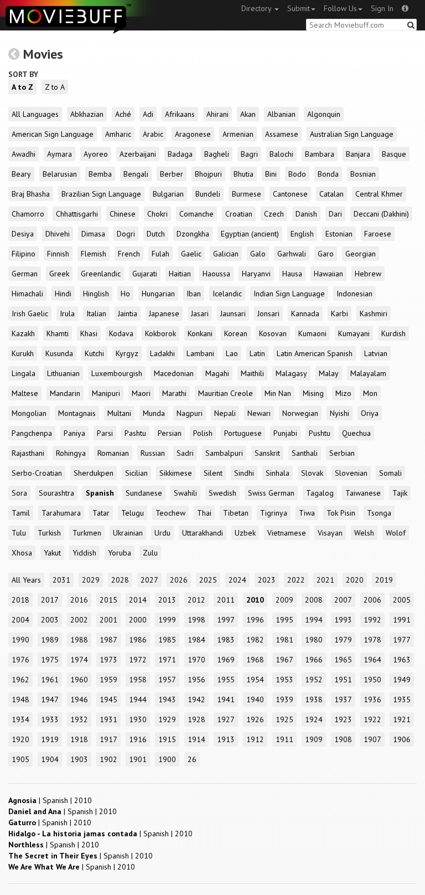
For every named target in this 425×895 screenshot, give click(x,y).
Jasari (200, 313)
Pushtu (319, 433)
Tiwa (307, 513)
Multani (119, 413)
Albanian (281, 114)
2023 (267, 580)
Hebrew (368, 274)
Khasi (88, 333)
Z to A (55, 87)
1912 (255, 739)
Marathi (174, 393)
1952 (314, 680)
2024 (237, 580)
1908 (343, 739)
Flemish (93, 254)
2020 (355, 580)
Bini (271, 174)
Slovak (312, 473)
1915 (167, 739)
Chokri (157, 214)
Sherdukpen (93, 473)
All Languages (35, 114)
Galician (226, 254)
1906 (402, 739)
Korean (235, 333)
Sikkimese (175, 473)
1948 (20, 699)
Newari (259, 413)
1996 (255, 620)
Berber (171, 174)
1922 (372, 719)
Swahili (185, 493)
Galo (258, 254)
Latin (257, 353)
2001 (108, 620)
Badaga (180, 154)
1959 (108, 680)
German (25, 274)
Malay (329, 373)
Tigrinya (273, 513)
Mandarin (65, 393)
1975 (50, 660)
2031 (61, 580)
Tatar (101, 513)
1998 (196, 620)
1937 (343, 699)
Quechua (356, 433)
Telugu (132, 513)
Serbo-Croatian (37, 473)
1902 (108, 759)
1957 (167, 680)
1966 (314, 660)
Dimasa (93, 234)
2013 (167, 600)
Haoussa (216, 274)
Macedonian (174, 373)
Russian (153, 453)
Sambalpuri (224, 453)
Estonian (339, 234)
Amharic (118, 134)
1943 (167, 699)
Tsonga (379, 513)
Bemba (100, 174)
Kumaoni (312, 333)
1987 (108, 640)
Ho (125, 294)
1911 (284, 739)
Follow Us (340, 8)
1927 (226, 719)
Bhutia (243, 174)
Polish (202, 433)
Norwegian (300, 413)
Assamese (281, 134)
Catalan (331, 194)
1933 (50, 719)
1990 (20, 640)
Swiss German (271, 493)
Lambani (200, 353)
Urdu (162, 533)
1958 (138, 680)
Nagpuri (190, 413)
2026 (179, 580)
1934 (20, 719)
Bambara (319, 154)
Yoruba (119, 553)
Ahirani (217, 114)
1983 (226, 640)
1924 (314, 719)
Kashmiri (373, 313)
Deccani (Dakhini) (381, 214)
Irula (67, 313)
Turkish (49, 533)
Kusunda (59, 353)
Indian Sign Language (289, 294)
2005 (402, 600)
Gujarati (144, 274)
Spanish (100, 493)
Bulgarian (168, 194)
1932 (79, 719)
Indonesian (354, 294)
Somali (390, 473)
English (302, 234)
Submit (298, 8)
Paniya (74, 433)
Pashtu (135, 433)
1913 (226, 739)
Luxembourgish (116, 373)
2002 (79, 620)
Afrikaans (180, 114)
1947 (50, 699)
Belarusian (60, 174)
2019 (384, 580)
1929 (167, 719)
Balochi (281, 154)
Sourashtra (56, 493)
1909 (314, 739)
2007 (343, 600)
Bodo (297, 174)
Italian (96, 313)
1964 (372, 660)
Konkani (200, 333)
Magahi (217, 373)
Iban (193, 294)
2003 (50, 620)
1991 (402, 620)
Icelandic (227, 294)
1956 (196, 680)
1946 (79, 699)
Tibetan (235, 513)
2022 (296, 580)
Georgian (360, 254)
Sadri (185, 453)
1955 (226, 680)
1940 (255, 699)
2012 (196, 600)
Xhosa (22, 553)
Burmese (246, 194)
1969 (226, 660)
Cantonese (290, 194)
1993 (343, 620)
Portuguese (243, 433)
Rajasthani (28, 453)
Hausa (292, 274)
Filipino (23, 254)
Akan (248, 114)
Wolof (396, 533)
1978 (372, 640)
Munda (154, 413)
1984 (196, 640)
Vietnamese (286, 533)
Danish (306, 214)
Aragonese (193, 134)
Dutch (156, 234)
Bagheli (216, 154)
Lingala (23, 373)
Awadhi (23, 154)
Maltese (25, 393)
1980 (314, 640)
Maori (141, 393)
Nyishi (339, 413)
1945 (108, 699)
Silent (213, 473)
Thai (204, 513)
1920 (20, 739)
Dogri (126, 234)
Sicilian (136, 473)
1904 (50, 759)
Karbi (339, 313)
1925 (284, 719)
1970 (196, 660)
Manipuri (106, 393)
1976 (20, 660)
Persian (170, 433)
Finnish (58, 254)
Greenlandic (101, 274)
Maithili (252, 373)
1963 (402, 660)
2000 (138, 620)
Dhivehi (57, 234)
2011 (226, 600)
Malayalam (368, 373)
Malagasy (291, 373)
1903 (79, 759)
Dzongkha (193, 234)
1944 (138, 699)
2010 (255, 600)
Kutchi (94, 353)
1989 (50, 640)
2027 (149, 580)
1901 (138, 759)
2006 (372, 600)
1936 (372, 699)
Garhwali (291, 254)
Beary (21, 174)
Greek (59, 274)
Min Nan (278, 393)
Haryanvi (256, 274)
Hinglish (96, 294)
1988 (79, 640)
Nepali (225, 413)
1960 (79, 680)
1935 (402, 699)
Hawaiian (328, 274)
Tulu (19, 533)
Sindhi (244, 473)
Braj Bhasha (31, 194)
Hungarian (158, 294)
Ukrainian (128, 533)
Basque (394, 154)
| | (50, 800)
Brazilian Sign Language (101, 194)
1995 (284, 620)
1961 (50, 680)
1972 (138, 660)
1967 (284, 660)
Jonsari (268, 313)
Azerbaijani (138, 154)
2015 (108, 600)
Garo (326, 254)
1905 (20, 759)
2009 (284, 600)
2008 (314, 600)
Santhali (305, 453)
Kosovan (273, 333)
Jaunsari (233, 313)
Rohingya (71, 453)
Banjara (358, 154)
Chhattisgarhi (77, 214)
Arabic (153, 134)
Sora (19, 493)
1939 (284, 699)
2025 (208, 580)
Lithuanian (63, 373)
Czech (274, 214)
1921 (402, 719)
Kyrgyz (127, 353)
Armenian (237, 134)
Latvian (375, 353)
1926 (255, 719)
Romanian (113, 453)
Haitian (180, 274)
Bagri (249, 154)
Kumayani (354, 333)
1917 (108, 739)
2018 (20, 600)
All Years (26, 580)
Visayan (330, 533)
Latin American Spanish (315, 353)
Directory (257, 8)
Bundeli (207, 194)
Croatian (238, 214)
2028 (120, 580)
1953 (284, 680)
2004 (20, 620)
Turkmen (86, 533)
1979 (343, 640)
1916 (138, 739)
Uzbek (245, 533)
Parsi (105, 433)
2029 (91, 580)
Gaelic (191, 254)
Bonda (328, 174)
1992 (372, 620)
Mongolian (29, 413)
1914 (196, 739)
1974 (79, 660)
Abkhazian (86, 114)
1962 (20, 680)
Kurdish (393, 333)
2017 (50, 600)
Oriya (370, 413)
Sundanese (144, 493)
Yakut (52, 553)
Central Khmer (379, 194)
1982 (255, 640)
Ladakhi (162, 353)
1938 (314, 699)
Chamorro (28, 214)
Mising (313, 393)
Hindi (63, 294)
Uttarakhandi (202, 533)
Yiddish (84, 553)
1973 (108, 660)
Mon (370, 393)
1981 (284, 640)
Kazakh (23, 333)
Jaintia (127, 313)
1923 (343, 719)
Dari (335, 214)
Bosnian (363, 174)
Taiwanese (363, 493)
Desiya (23, 234)
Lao (232, 353)
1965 (343, 660)
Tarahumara (61, 513)
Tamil (21, 513)
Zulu (150, 553)
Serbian (342, 453)
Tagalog (320, 493)
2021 (325, 580)
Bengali (135, 174)
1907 (372, 739)
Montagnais (77, 413)
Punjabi (285, 433)
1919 (50, 739)
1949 (402, 680)
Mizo (343, 393)
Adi (148, 114)
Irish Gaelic (30, 313)
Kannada (305, 313)
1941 (226, 699)
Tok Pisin (340, 513)
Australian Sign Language (351, 134)
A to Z (22, 87)
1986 (138, 640)
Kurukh (23, 353)
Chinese (123, 214)
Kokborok (160, 333)
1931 (108, 719)
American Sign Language (53, 134)
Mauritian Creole (225, 393)
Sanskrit (267, 453)
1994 (314, 620)
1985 (167, 640)
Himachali (27, 294)
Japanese (164, 313)
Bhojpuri (208, 174)
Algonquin (323, 114)
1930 (138, 719)
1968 (255, 660)
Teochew (170, 513)
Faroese (377, 234)
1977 (402, 640)
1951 (343, 680)
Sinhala (277, 473)
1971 (167, 660)
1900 (167, 759)
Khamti (57, 333)
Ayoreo (96, 154)
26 (192, 759)
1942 (196, 699)
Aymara (59, 154)
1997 (226, 620)
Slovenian (351, 473)
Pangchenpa (32, 433)
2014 (138, 600)
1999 (167, 620)
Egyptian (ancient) (250, 234)
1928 (196, 719)
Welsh (364, 533)
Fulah (160, 254)
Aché (123, 114)
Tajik (399, 493)
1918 (79, 739)
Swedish (222, 493)
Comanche (196, 214)
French (129, 254)
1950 (372, 680)
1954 (255, 680)
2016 (79, 600)
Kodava (121, 333)
